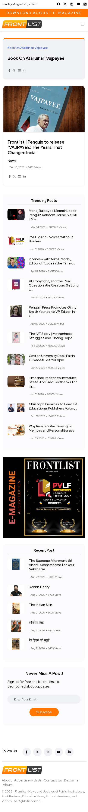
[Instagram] (71, 4)
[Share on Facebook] (9, 70)
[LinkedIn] (85, 4)
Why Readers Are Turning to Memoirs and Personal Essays (51, 428)
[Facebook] (58, 4)
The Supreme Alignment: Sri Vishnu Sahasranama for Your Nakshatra (51, 564)
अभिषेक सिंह (36, 622)
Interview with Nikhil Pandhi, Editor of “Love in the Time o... (52, 261)
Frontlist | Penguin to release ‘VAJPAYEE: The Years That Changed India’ (36, 147)
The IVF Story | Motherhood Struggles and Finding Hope (50, 335)
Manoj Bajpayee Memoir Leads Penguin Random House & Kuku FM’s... (53, 214)
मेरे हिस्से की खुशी (39, 640)
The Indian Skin (40, 604)
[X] (65, 4)
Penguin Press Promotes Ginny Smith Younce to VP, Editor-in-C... (52, 311)
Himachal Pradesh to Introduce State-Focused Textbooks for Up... (53, 382)
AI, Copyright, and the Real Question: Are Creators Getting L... (54, 285)
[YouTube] (78, 4)
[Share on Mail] (19, 70)
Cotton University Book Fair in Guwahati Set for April (52, 358)
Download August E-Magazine (44, 13)
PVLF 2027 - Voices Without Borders (51, 239)
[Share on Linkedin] (24, 70)
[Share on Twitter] (14, 70)
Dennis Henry (39, 587)
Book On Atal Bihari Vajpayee (36, 58)
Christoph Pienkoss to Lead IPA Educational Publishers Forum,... (53, 406)
